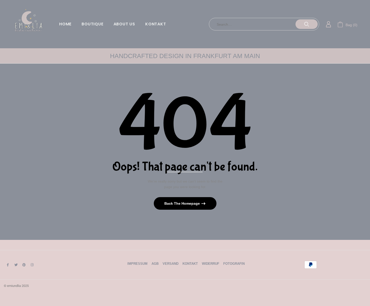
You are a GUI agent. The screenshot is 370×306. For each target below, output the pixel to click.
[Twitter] (16, 265)
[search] (306, 24)
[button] (347, 24)
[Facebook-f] (8, 265)
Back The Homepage (182, 203)
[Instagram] (32, 265)
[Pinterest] (24, 265)
